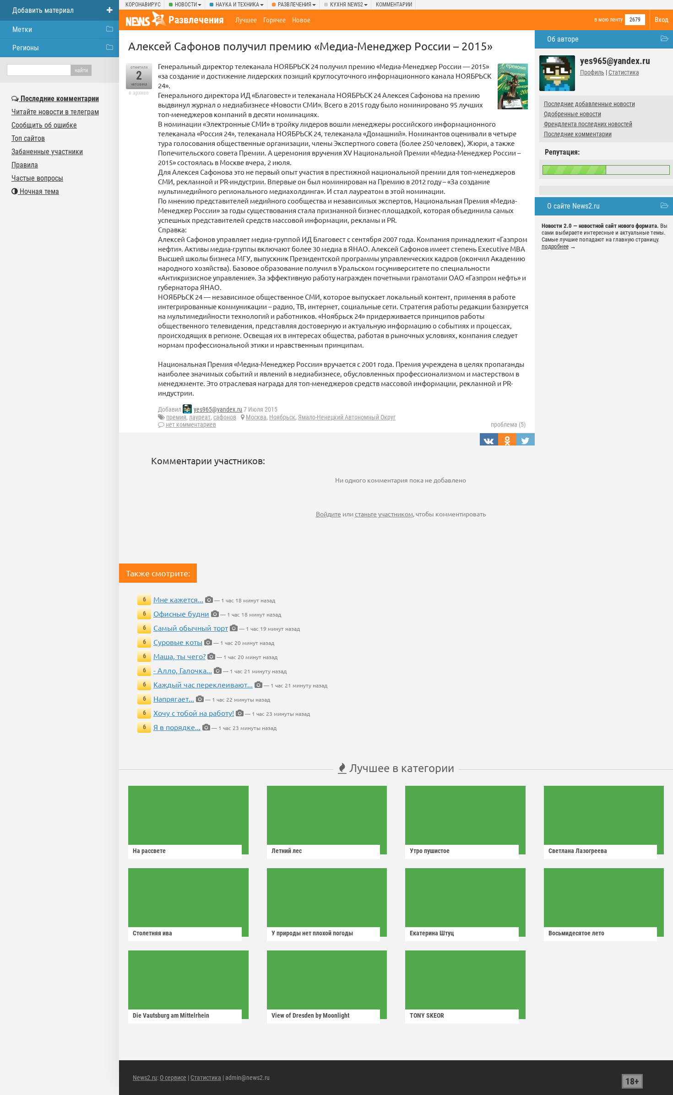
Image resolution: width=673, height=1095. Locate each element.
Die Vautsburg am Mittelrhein (171, 1015)
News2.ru (145, 1077)
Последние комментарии (578, 134)
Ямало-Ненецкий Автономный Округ (347, 417)
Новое (301, 20)
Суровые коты (177, 641)
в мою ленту (608, 19)
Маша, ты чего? (179, 655)
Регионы (25, 47)
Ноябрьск (282, 417)
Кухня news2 (346, 4)
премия (176, 417)
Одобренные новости (572, 114)
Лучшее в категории (400, 767)
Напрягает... (173, 698)
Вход (661, 20)
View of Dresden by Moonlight (310, 1015)
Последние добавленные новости (589, 103)
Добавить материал (43, 10)
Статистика (623, 72)
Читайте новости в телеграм (55, 111)
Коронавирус (143, 4)
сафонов (224, 417)
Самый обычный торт (190, 627)
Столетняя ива (152, 933)
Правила (24, 165)
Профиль (592, 72)
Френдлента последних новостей (588, 124)
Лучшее (246, 20)
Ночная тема (38, 191)
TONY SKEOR (427, 1015)
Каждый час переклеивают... (203, 684)
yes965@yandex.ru (218, 409)
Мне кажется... (178, 599)
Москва (256, 417)
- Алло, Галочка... (182, 670)
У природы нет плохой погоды (312, 933)
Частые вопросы (37, 178)
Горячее (274, 20)
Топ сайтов (28, 138)
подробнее (555, 246)
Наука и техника (237, 4)
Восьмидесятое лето (576, 933)
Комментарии (394, 4)
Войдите (328, 514)
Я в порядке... (177, 726)
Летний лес (286, 850)
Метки (22, 29)
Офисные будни (181, 613)
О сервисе (173, 1077)
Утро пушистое (430, 850)
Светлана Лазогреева (577, 850)
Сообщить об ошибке (44, 125)
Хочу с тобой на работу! (193, 712)
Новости (186, 4)
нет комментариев (191, 424)
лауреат (200, 417)
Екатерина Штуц (432, 933)
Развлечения (294, 4)
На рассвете (149, 850)
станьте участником (384, 514)
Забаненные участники (47, 151)
